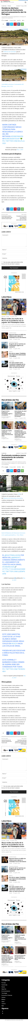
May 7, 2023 (20, 149)
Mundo (9, 5)
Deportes (3, 316)
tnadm (6, 20)
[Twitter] (11, 24)
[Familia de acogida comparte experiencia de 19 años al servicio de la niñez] (7, 425)
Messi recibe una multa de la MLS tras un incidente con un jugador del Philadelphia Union (13, 320)
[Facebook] (8, 24)
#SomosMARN (17, 136)
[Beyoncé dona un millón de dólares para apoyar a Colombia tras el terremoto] (5, 336)
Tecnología (11, 361)
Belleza (10, 351)
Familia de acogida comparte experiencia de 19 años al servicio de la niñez (7, 433)
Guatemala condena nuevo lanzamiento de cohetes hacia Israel (7, 217)
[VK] (18, 24)
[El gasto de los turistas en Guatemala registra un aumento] (5, 345)
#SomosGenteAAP (12, 139)
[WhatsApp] (22, 24)
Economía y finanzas (13, 342)
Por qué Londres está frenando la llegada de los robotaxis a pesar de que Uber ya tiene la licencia (17, 365)
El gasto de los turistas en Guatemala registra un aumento (17, 345)
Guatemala (4, 5)
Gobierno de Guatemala (10, 51)
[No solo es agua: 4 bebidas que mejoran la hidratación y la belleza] (5, 354)
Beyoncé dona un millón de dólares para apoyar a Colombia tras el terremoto (17, 336)
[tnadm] (3, 20)
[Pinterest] (15, 24)
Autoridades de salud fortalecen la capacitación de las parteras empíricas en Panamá (20, 414)
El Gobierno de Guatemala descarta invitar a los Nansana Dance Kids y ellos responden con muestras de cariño (20, 434)
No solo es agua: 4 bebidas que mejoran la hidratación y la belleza (17, 355)
